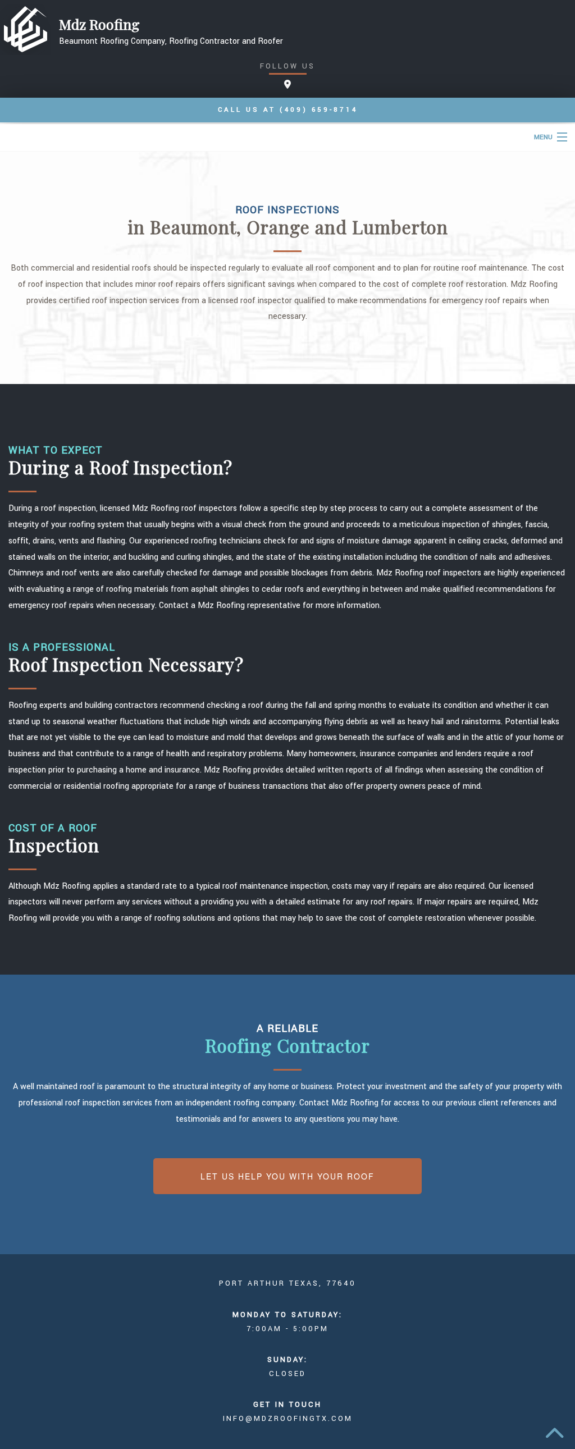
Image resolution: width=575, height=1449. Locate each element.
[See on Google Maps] (287, 85)
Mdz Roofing (99, 24)
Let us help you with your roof (287, 1176)
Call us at (288, 110)
